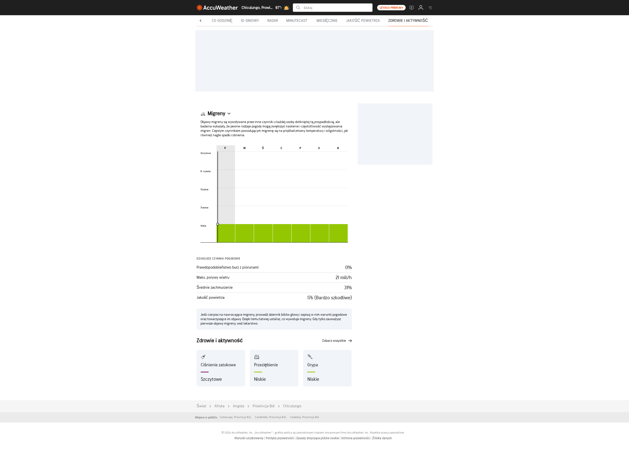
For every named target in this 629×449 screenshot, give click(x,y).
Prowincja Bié (264, 406)
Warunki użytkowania (249, 438)
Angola (238, 406)
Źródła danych (382, 438)
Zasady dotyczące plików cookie (318, 438)
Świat (201, 406)
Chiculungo (292, 406)
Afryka (219, 406)
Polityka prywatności (280, 438)
